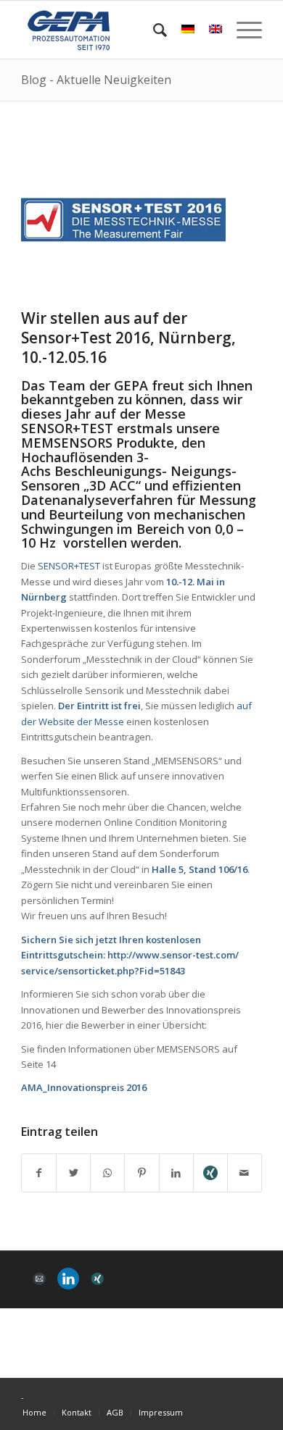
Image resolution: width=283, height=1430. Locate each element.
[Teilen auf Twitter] (73, 1173)
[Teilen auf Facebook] (39, 1173)
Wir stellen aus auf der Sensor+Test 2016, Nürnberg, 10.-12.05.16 (128, 338)
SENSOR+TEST (69, 565)
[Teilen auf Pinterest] (141, 1173)
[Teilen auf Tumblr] (210, 1173)
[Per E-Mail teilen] (244, 1173)
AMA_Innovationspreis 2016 (84, 1087)
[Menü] (242, 30)
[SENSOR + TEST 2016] (123, 219)
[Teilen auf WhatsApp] (107, 1173)
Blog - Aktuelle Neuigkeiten (96, 80)
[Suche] (153, 30)
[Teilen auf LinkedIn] (176, 1173)
